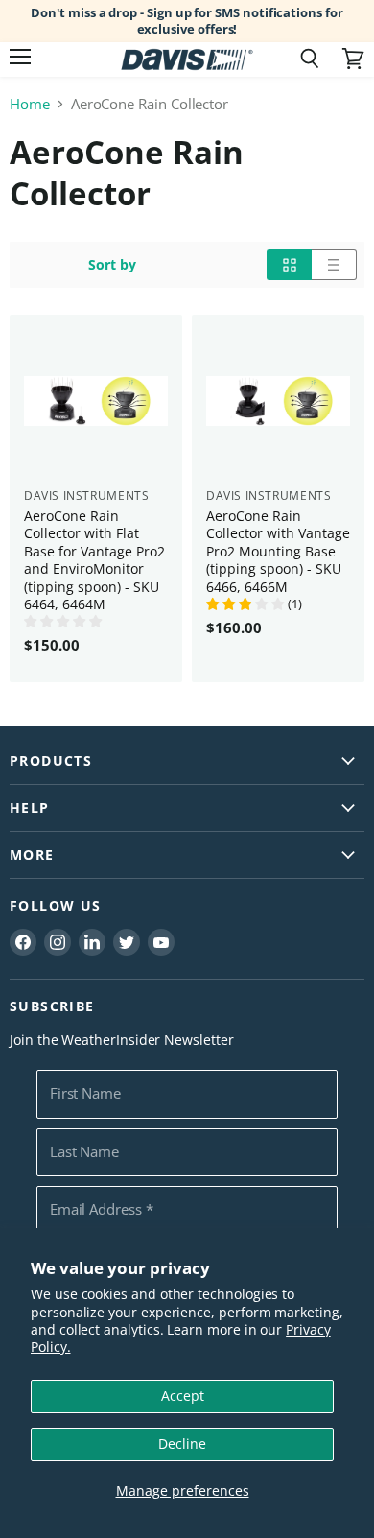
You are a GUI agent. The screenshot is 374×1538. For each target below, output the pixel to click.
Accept (182, 1395)
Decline (182, 1443)
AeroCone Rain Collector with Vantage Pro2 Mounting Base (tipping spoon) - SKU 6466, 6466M (278, 551)
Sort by (112, 264)
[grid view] (289, 264)
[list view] (334, 264)
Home (30, 104)
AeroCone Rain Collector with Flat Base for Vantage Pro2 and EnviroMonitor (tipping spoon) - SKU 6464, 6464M (94, 560)
